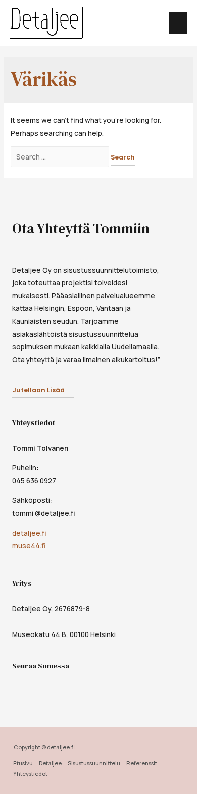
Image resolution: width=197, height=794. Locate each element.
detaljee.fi (29, 533)
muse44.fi (29, 545)
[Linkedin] (62, 689)
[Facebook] (17, 689)
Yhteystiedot (30, 773)
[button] (43, 391)
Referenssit (141, 763)
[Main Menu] (178, 23)
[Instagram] (39, 689)
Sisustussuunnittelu (94, 763)
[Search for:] (61, 157)
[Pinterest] (84, 689)
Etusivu (23, 763)
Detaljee (50, 763)
